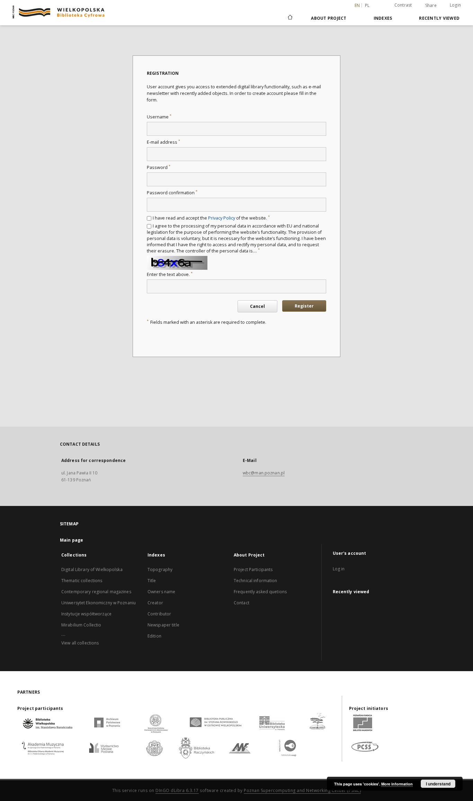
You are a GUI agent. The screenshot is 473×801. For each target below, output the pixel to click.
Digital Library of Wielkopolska (92, 569)
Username (159, 117)
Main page (71, 540)
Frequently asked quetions (260, 592)
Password (158, 167)
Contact (241, 603)
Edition (154, 636)
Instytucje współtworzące (86, 614)
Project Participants (253, 569)
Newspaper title (163, 625)
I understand (438, 784)
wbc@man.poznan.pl (264, 473)
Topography (160, 569)
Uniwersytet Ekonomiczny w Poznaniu (98, 603)
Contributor (159, 614)
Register (304, 306)
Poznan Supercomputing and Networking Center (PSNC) (302, 790)
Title (152, 581)
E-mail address (163, 142)
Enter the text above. (170, 274)
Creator (155, 603)
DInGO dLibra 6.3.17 (177, 790)
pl (367, 5)
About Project (328, 18)
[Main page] (289, 18)
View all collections (80, 643)
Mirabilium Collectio (81, 625)
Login (455, 5)
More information (397, 783)
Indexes (383, 18)
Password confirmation (172, 193)
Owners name (161, 592)
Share (431, 5)
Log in (339, 569)
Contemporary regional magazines (96, 592)
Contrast (403, 5)
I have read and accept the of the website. (211, 218)
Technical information (255, 581)
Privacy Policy (221, 218)
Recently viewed (439, 18)
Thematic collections (81, 581)
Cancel (257, 306)
